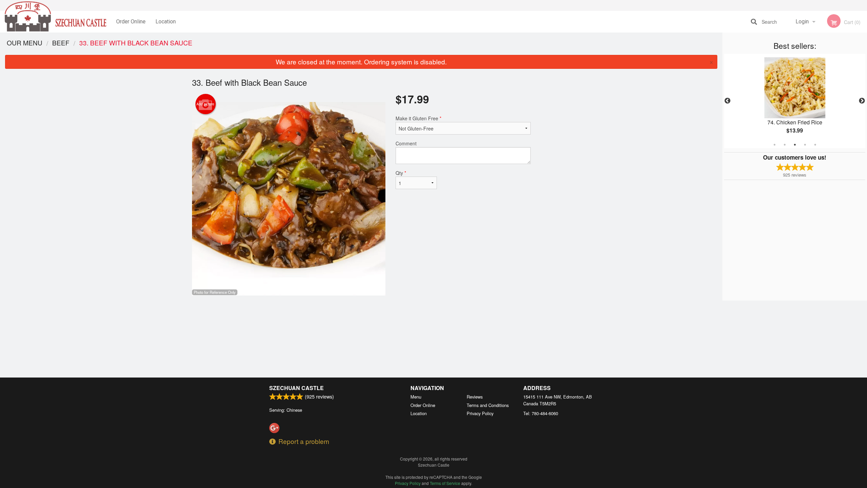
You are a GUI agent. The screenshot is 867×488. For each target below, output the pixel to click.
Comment (406, 143)
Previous (727, 101)
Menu (415, 396)
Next (862, 101)
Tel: (540, 413)
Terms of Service (445, 483)
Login (802, 21)
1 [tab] (774, 144)
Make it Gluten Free (418, 118)
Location (165, 21)
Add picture (205, 104)
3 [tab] (794, 144)
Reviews (475, 396)
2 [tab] (784, 144)
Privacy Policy (480, 413)
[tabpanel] (795, 101)
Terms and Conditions (488, 405)
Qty (401, 172)
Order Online (131, 21)
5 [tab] (815, 144)
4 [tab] (805, 144)
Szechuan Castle (296, 388)
